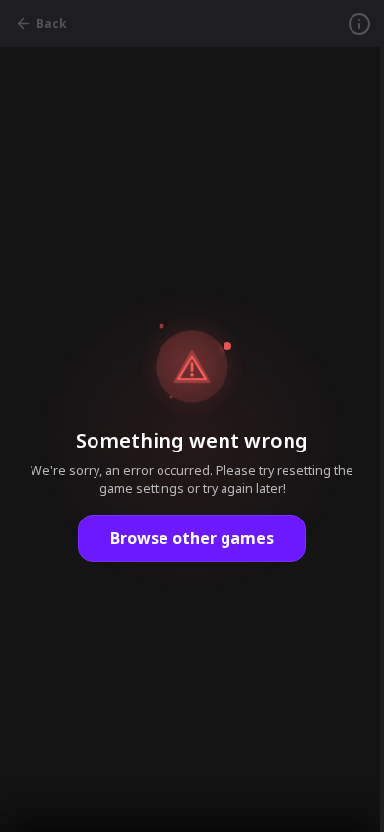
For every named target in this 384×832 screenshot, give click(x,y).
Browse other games (192, 538)
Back (51, 23)
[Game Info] (359, 23)
